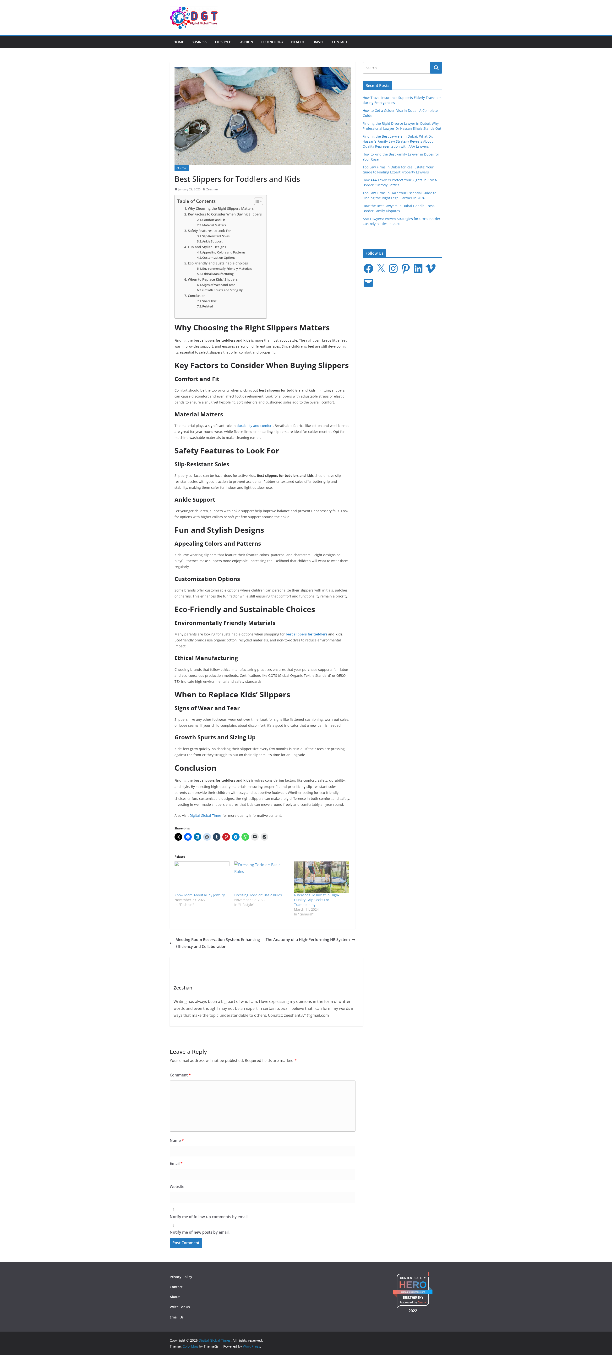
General (181, 168)
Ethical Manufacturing (218, 274)
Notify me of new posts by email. (200, 1232)
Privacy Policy (181, 1276)
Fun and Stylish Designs (207, 247)
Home (179, 42)
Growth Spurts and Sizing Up (222, 290)
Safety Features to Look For (209, 230)
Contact (339, 42)
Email (176, 1163)
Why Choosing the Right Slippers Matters (221, 208)
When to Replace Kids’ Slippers (213, 279)
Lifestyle (223, 42)
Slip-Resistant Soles (216, 236)
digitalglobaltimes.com (413, 1291)
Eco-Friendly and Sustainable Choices (218, 263)
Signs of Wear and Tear (218, 285)
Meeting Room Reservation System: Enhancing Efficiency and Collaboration (217, 943)
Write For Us (180, 1307)
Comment (180, 1075)
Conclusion (197, 295)
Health (297, 42)
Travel (318, 42)
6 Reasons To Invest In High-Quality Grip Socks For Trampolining (316, 900)
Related (207, 306)
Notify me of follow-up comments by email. (209, 1216)
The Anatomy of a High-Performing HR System (308, 939)
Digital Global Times (206, 815)
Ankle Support (212, 241)
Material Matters (214, 225)
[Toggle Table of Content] (256, 201)
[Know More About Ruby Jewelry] (202, 877)
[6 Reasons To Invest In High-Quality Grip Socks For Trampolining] (321, 877)
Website (177, 1186)
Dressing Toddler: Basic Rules (258, 895)
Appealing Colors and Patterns (223, 252)
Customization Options (218, 257)
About (175, 1297)
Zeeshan (212, 189)
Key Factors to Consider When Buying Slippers (225, 214)
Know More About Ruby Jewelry (200, 895)
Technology (272, 42)
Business (199, 42)
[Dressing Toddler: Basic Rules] (261, 877)
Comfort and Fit (213, 220)
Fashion (246, 42)
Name (177, 1140)
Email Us (177, 1317)
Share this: (209, 301)
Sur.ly (422, 1302)
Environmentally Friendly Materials (227, 268)
